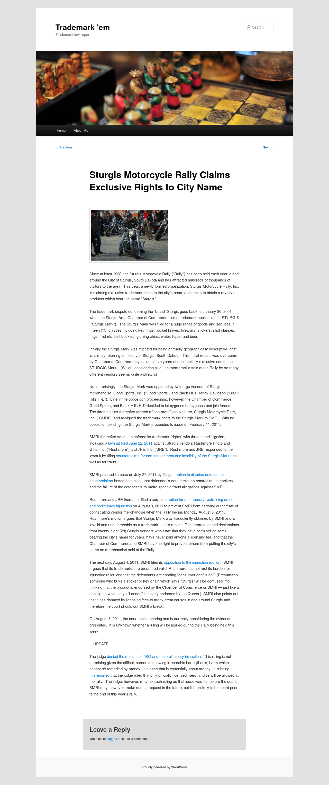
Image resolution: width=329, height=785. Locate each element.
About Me (81, 130)
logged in (114, 738)
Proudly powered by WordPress (164, 767)
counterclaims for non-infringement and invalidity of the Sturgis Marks (174, 455)
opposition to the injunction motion (192, 562)
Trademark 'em (83, 26)
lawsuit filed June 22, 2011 (130, 443)
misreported (99, 675)
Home (61, 130)
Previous (64, 147)
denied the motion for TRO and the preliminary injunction (154, 656)
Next (268, 147)
